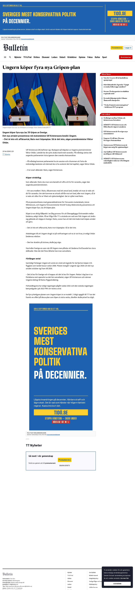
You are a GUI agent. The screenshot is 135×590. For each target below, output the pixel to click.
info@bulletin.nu (13, 584)
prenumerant (50, 463)
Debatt (62, 57)
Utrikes (37, 57)
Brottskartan (126, 57)
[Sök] (10, 57)
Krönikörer (72, 57)
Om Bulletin (92, 572)
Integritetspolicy (93, 578)
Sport (104, 57)
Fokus (90, 57)
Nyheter (17, 57)
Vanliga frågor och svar (95, 581)
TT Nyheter (6, 154)
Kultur (97, 57)
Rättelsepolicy (93, 584)
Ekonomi (45, 57)
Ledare (54, 57)
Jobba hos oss (93, 587)
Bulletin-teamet (93, 575)
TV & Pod (27, 57)
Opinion (82, 57)
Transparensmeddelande (27, 39)
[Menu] (5, 57)
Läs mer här (124, 578)
